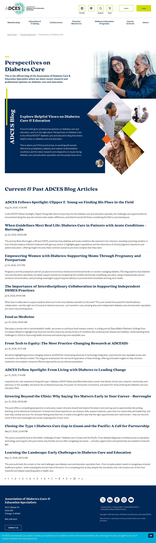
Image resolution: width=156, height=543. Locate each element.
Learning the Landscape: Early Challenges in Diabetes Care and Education (68, 452)
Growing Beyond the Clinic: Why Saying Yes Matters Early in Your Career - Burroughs (78, 396)
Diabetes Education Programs (104, 22)
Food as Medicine (19, 316)
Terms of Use (117, 507)
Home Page (12, 34)
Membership (13, 22)
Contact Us (13, 527)
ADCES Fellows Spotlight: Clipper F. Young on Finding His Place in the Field (69, 202)
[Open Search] (100, 8)
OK (151, 535)
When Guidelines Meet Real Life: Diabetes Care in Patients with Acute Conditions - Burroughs (75, 227)
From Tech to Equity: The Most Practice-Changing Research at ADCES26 (66, 343)
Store (126, 8)
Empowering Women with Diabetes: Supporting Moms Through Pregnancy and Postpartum (73, 257)
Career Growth (130, 22)
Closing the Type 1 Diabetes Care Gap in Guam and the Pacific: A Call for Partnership (77, 425)
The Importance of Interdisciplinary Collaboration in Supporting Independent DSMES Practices (72, 288)
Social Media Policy (131, 507)
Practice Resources (76, 22)
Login (144, 8)
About (145, 22)
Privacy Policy (106, 507)
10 (74, 478)
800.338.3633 (11, 519)
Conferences (56, 22)
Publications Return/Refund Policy (113, 509)
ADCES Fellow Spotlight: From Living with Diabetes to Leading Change (65, 369)
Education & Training (35, 22)
